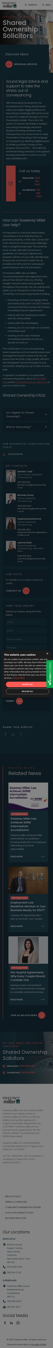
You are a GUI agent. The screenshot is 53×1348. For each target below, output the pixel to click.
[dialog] (26, 674)
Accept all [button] (27, 684)
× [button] (47, 654)
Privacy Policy (19, 678)
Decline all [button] (27, 691)
